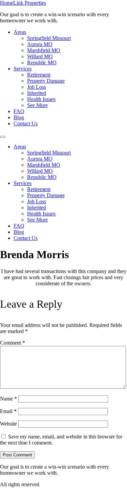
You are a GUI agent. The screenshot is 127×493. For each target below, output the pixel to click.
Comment (12, 343)
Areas (20, 32)
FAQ (19, 111)
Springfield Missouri (49, 38)
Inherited (36, 93)
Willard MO (40, 56)
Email (8, 411)
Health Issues (41, 99)
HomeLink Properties (23, 3)
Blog (19, 117)
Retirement (38, 75)
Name (8, 399)
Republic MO (42, 62)
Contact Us (26, 123)
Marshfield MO (43, 50)
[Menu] (2, 137)
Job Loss (36, 87)
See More (37, 105)
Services (22, 68)
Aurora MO (39, 44)
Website (8, 424)
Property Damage (46, 81)
